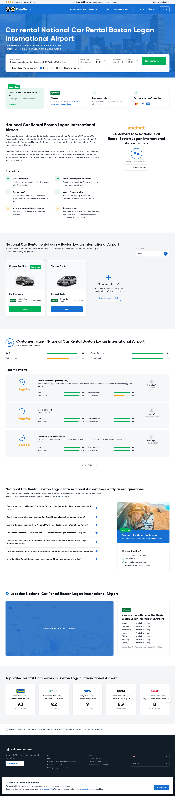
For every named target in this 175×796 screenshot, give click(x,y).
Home (11, 729)
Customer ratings (138, 167)
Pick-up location (15, 59)
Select (25, 309)
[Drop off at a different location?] (10, 68)
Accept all (161, 787)
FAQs (49, 758)
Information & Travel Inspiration (83, 9)
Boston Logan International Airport (70, 729)
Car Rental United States (27, 729)
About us (50, 755)
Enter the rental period (108, 298)
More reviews (87, 465)
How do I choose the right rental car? (62, 761)
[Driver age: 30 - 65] (41, 68)
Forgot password (95, 758)
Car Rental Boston (46, 729)
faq (62, 496)
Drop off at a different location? (24, 68)
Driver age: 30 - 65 (50, 68)
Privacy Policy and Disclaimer (58, 768)
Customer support (121, 9)
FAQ (107, 9)
